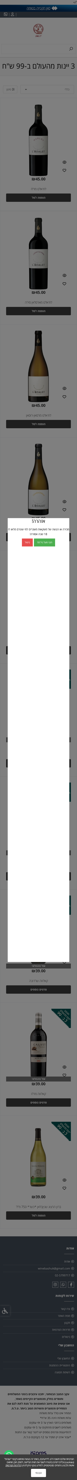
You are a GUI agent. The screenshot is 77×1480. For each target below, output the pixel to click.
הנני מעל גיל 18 (44, 542)
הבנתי (38, 1473)
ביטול (27, 542)
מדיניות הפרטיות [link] (13, 1465)
